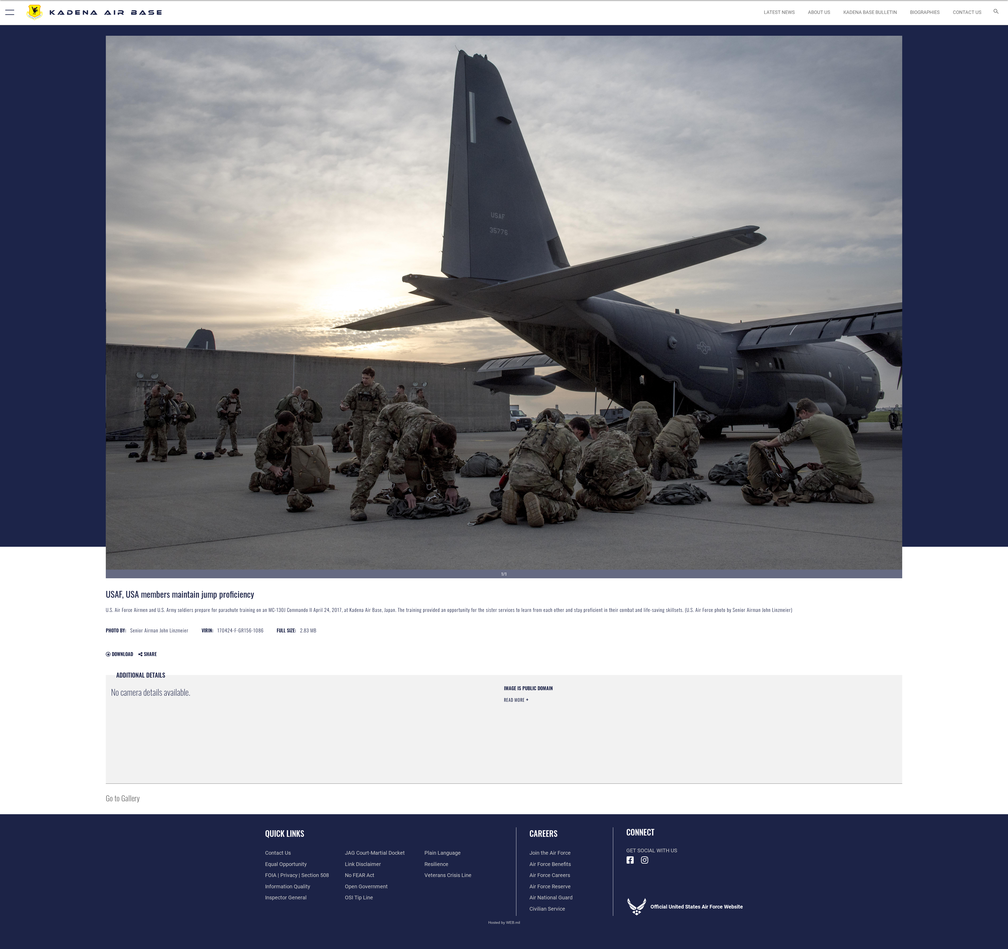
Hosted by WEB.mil (504, 922)
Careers (543, 833)
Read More (515, 700)
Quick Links (284, 833)
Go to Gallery (123, 797)
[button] (8, 12)
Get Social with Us (651, 850)
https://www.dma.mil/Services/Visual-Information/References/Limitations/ (670, 718)
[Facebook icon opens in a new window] (630, 860)
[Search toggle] (995, 12)
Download (122, 654)
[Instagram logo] (645, 860)
